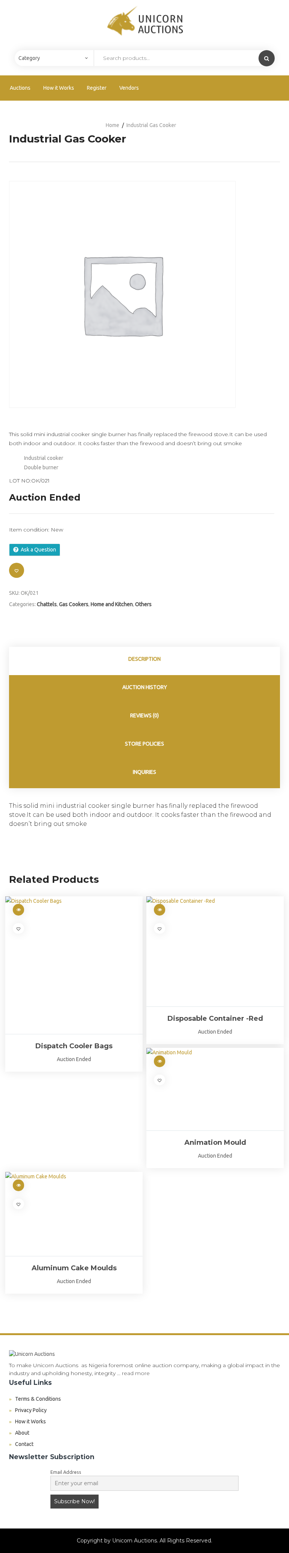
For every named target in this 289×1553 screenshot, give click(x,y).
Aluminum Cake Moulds (74, 1268)
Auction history (144, 687)
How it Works (58, 88)
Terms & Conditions (38, 1399)
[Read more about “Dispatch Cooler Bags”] (18, 910)
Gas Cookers (73, 604)
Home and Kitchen (112, 604)
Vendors (129, 88)
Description (144, 659)
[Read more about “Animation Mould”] (159, 1061)
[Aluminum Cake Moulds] (74, 1214)
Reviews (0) (144, 715)
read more (136, 1373)
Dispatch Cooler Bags (74, 1046)
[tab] (144, 661)
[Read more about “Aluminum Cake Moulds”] (18, 1185)
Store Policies (144, 744)
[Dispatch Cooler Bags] (74, 965)
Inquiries (144, 772)
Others (143, 604)
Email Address (65, 1472)
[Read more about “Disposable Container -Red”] (159, 910)
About (22, 1433)
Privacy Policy (31, 1410)
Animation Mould (215, 1142)
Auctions (20, 88)
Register (96, 88)
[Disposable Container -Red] (215, 951)
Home (112, 125)
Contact (24, 1444)
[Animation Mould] (215, 1089)
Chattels (47, 604)
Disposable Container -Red (215, 1018)
